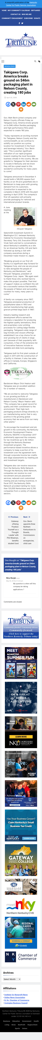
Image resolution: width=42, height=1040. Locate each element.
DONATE (37, 18)
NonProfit (21, 1025)
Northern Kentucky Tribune (12, 1011)
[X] (13, 104)
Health (36, 1021)
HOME (4, 10)
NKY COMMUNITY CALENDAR (19, 10)
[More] (21, 109)
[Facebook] (8, 104)
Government (26, 1021)
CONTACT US (16, 14)
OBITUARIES (35, 10)
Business (6, 1021)
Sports (17, 1028)
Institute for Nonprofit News (16, 995)
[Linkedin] (23, 104)
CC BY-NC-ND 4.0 (24, 1016)
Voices (24, 1028)
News (14, 1025)
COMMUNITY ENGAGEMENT (12, 18)
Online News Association (14, 997)
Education (16, 1021)
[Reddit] (28, 104)
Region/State (10, 66)
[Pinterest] (18, 104)
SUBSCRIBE (28, 18)
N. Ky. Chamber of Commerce (16, 1000)
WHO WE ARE (27, 14)
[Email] (34, 104)
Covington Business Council (15, 1003)
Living (7, 1025)
